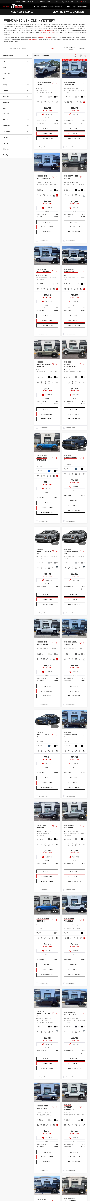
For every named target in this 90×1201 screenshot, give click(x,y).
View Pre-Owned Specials (68, 12)
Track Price (48, 114)
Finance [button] (68, 6)
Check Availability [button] (47, 133)
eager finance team (48, 32)
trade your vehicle (33, 39)
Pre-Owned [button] (44, 6)
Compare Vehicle (43, 147)
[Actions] (56, 83)
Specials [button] (51, 6)
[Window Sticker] (84, 102)
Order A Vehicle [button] (81, 48)
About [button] (74, 6)
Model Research (82, 6)
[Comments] (57, 102)
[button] (58, 69)
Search (52, 48)
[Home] (34, 6)
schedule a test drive (45, 37)
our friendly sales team (46, 30)
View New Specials (21, 12)
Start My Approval (47, 138)
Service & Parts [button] (59, 6)
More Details (47, 129)
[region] (47, 123)
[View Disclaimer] (52, 102)
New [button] (38, 6)
